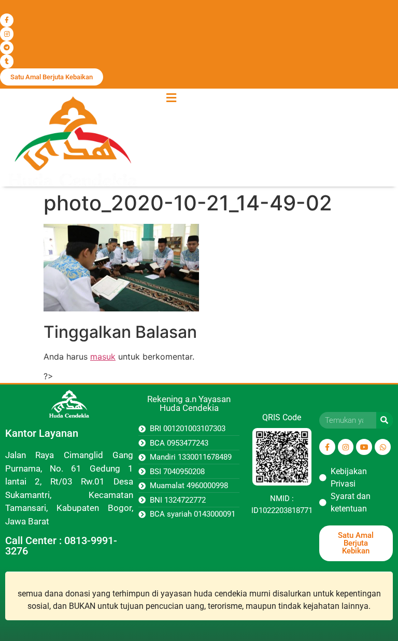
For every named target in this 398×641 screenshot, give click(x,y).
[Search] (384, 420)
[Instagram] (6, 33)
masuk (103, 356)
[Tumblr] (6, 61)
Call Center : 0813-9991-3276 (61, 545)
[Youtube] (364, 447)
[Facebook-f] (6, 20)
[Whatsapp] (383, 447)
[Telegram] (6, 47)
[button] (171, 98)
